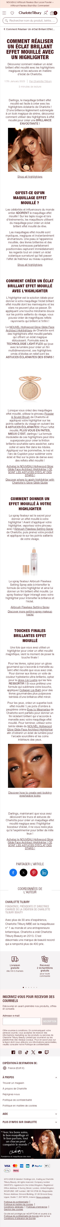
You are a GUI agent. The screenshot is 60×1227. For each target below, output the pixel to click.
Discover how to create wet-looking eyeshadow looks (30, 794)
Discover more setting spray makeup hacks (30, 613)
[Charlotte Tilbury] (30, 13)
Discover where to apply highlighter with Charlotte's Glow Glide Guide (30, 481)
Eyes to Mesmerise (38, 709)
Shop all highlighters (30, 176)
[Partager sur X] (23, 872)
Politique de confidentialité (17, 1099)
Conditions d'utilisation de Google (20, 1218)
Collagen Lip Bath (30, 690)
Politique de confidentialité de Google (21, 1216)
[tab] (23, 987)
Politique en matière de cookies (20, 1105)
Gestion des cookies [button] (13, 1209)
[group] (16, 968)
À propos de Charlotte (15, 1088)
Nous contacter (43, 1197)
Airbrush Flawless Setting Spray (33, 528)
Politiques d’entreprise (36, 1207)
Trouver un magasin (13, 1082)
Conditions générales (14, 1207)
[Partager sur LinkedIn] (44, 872)
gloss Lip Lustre (28, 680)
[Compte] (45, 12)
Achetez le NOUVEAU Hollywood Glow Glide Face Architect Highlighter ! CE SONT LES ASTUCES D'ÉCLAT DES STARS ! (30, 471)
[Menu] (4, 13)
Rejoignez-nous (11, 1094)
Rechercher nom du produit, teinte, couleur (33, 20)
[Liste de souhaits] (12, 13)
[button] (6, 21)
